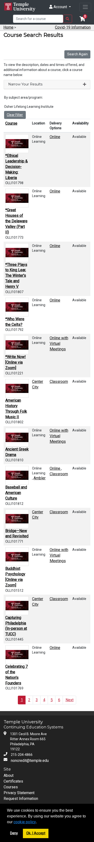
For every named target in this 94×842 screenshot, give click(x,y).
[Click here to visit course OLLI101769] (17, 654)
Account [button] (60, 7)
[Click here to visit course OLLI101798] (17, 143)
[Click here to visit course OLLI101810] (17, 437)
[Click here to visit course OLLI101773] (17, 198)
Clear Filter (15, 115)
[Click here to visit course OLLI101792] (17, 307)
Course (11, 123)
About (8, 775)
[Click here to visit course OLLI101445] (17, 605)
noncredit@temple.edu (30, 760)
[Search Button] (67, 19)
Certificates (13, 781)
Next (70, 700)
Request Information (21, 798)
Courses (11, 787)
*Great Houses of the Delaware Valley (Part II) (16, 221)
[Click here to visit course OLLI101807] (17, 252)
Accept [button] (39, 833)
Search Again (77, 54)
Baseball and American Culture (16, 493)
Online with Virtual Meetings (59, 343)
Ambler (40, 478)
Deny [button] (14, 833)
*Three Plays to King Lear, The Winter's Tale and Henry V (16, 275)
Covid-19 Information (73, 27)
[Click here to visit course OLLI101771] (17, 518)
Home (8, 27)
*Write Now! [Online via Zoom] (15, 362)
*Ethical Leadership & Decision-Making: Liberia (16, 166)
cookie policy (24, 822)
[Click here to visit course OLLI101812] (17, 475)
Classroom (59, 381)
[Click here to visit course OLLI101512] (17, 556)
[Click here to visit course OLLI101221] (17, 344)
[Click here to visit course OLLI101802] (17, 388)
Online (55, 137)
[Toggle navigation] (85, 7)
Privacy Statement (19, 793)
